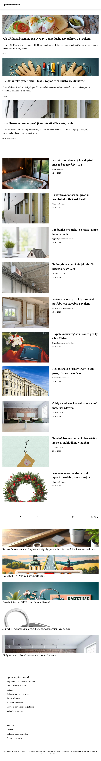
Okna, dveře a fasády (9, 138)
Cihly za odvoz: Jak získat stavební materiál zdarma (29, 655)
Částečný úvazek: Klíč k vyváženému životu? (26, 602)
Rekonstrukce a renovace (60, 378)
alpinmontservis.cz (11, 4)
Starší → (95, 517)
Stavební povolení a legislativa (62, 308)
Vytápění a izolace (58, 273)
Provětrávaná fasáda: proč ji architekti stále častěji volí (37, 123)
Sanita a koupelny (58, 169)
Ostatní (4, 54)
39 (73, 517)
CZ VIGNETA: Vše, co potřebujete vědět (23, 575)
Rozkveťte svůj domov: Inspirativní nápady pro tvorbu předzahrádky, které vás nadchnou (49, 549)
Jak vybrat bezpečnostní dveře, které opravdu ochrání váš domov (36, 628)
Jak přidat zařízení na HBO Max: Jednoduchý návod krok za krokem (46, 38)
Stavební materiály (58, 412)
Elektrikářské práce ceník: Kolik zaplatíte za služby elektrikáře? (43, 80)
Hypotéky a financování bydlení (63, 239)
